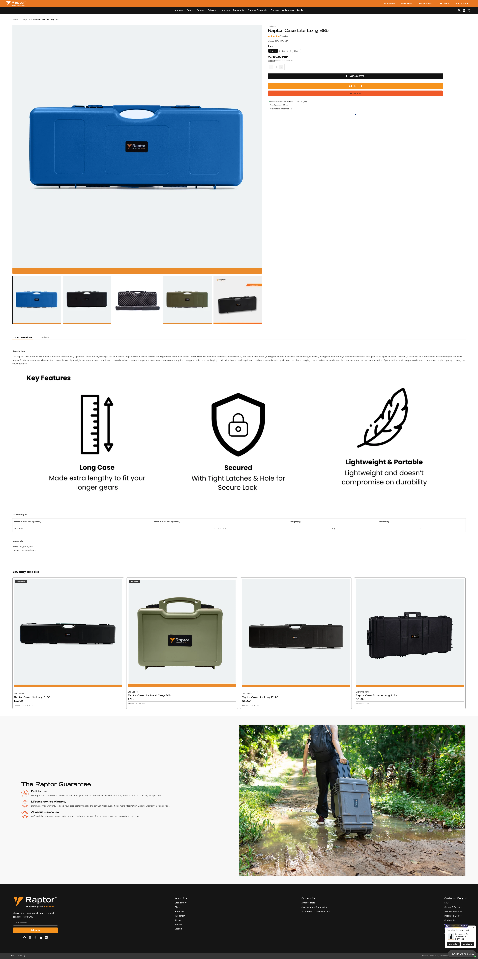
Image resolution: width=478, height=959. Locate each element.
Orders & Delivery (453, 907)
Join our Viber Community (314, 907)
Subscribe (35, 930)
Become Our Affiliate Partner (315, 911)
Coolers (201, 10)
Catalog (21, 956)
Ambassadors (308, 902)
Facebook (180, 911)
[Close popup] (473, 927)
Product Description (22, 337)
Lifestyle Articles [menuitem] (425, 3)
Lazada (178, 928)
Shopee (178, 924)
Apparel (179, 10)
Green (285, 51)
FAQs (446, 902)
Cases (190, 10)
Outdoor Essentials (257, 10)
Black (273, 51)
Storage (225, 10)
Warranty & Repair (453, 911)
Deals (300, 10)
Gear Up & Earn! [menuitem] (462, 3)
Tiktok (178, 920)
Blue (297, 51)
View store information (281, 109)
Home (15, 19)
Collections (288, 10)
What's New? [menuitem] (389, 3)
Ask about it (467, 944)
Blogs (177, 907)
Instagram (180, 915)
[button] (459, 10)
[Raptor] (16, 3)
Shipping (271, 61)
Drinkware (213, 10)
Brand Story (180, 902)
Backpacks (238, 10)
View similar (453, 944)
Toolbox (274, 10)
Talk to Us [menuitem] (442, 3)
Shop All (26, 19)
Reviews (44, 337)
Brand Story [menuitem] (406, 3)
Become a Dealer (452, 915)
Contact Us (449, 920)
